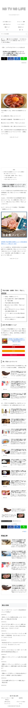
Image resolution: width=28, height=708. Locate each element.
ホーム (20, 703)
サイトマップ (7, 703)
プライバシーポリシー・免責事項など (7, 698)
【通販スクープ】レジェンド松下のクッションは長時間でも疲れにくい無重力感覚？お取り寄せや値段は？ (13, 666)
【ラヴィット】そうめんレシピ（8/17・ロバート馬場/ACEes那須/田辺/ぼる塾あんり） (13, 650)
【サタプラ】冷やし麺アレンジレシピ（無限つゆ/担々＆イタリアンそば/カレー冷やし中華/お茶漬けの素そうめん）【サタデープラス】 (13, 626)
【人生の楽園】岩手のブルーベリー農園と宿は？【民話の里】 (13, 681)
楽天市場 (13, 346)
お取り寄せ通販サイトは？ (11, 177)
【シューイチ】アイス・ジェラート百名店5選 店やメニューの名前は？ (13, 610)
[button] (26, 34)
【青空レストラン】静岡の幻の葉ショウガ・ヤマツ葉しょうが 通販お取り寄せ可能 (13, 618)
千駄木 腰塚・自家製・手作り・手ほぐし (13, 175)
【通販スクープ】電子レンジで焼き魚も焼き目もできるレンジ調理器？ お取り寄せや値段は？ (13, 674)
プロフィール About (21, 701)
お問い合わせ (7, 701)
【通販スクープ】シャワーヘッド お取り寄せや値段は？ (14, 658)
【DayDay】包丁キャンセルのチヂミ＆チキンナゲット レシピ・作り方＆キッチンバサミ (13, 643)
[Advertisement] (14, 78)
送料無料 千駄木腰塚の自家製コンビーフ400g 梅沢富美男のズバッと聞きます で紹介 (16, 340)
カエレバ (18, 344)
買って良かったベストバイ (11, 179)
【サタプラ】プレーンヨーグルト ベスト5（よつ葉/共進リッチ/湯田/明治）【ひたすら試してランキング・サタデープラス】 (13, 635)
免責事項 (21, 698)
